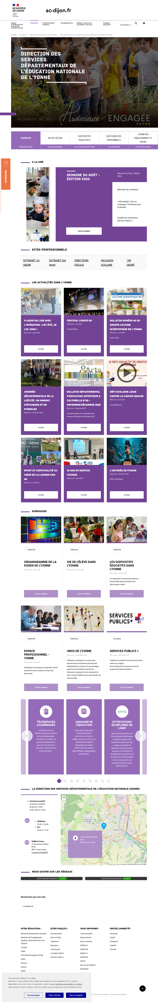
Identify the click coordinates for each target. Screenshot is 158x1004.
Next (140, 735)
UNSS (23, 959)
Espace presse (85, 937)
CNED (23, 951)
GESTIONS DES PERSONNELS (113, 138)
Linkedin (113, 945)
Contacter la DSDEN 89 (40, 852)
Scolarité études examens (48, 24)
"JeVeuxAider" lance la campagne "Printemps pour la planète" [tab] (129, 204)
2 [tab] (65, 780)
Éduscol (24, 963)
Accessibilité (144, 23)
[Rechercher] (136, 25)
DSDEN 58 (84, 949)
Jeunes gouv (55, 949)
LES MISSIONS (114, 147)
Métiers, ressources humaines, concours (84, 24)
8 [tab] (102, 780)
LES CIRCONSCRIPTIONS (84, 147)
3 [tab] (71, 780)
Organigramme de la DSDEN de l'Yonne (40, 563)
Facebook (113, 933)
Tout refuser (54, 995)
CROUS (23, 967)
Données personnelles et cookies (68, 984)
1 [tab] (59, 781)
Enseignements (67, 23)
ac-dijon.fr (58, 10)
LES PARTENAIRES (143, 147)
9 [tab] (108, 780)
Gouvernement (56, 933)
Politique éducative (107, 24)
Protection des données (118, 994)
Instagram (114, 941)
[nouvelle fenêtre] (46, 737)
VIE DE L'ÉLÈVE (55, 137)
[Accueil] (23, 10)
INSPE (23, 971)
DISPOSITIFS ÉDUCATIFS (84, 138)
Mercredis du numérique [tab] (127, 189)
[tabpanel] (66, 204)
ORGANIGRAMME (55, 147)
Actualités (117, 639)
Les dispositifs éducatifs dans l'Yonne (122, 565)
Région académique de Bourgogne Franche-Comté (17, 25)
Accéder (41, 349)
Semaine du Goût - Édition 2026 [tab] (128, 174)
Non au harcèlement (88, 965)
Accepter (63, 878)
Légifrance (54, 941)
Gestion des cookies (101, 994)
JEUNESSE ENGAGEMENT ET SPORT (143, 138)
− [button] (64, 801)
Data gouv (54, 945)
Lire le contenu (41, 593)
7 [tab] (96, 780)
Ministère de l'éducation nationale (33, 933)
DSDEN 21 (84, 945)
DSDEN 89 (26, 137)
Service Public (55, 937)
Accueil (13, 35)
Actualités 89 (28, 906)
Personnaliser (33, 995)
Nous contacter (86, 941)
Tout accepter (76, 995)
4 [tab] (77, 780)
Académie (34, 23)
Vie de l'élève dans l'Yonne (81, 563)
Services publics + (124, 651)
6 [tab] (90, 780)
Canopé (24, 947)
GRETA (83, 961)
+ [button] (64, 797)
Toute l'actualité (86, 933)
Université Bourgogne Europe (32, 955)
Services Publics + (57, 957)
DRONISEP (84, 969)
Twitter (112, 937)
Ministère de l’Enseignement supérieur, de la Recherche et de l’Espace (33, 940)
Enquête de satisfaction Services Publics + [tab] (127, 219)
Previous (27, 735)
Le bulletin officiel (57, 953)
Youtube (113, 949)
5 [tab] (83, 780)
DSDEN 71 (84, 953)
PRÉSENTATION (25, 147)
